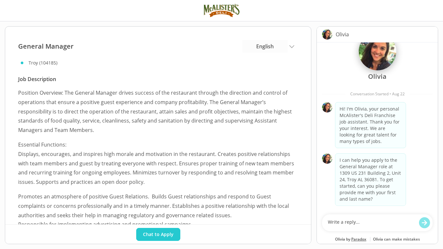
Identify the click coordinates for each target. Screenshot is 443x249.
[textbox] (371, 223)
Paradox (358, 239)
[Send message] (424, 222)
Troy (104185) (43, 63)
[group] (377, 126)
